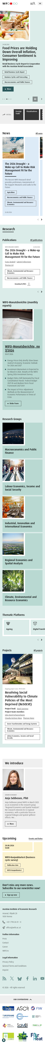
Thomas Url (9, 265)
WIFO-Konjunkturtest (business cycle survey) (20, 859)
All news (39, 133)
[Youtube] (42, 978)
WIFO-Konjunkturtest (14, 870)
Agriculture (11, 192)
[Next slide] (41, 99)
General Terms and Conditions (14, 966)
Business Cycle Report (21, 69)
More (18, 86)
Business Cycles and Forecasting (25, 74)
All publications (36, 240)
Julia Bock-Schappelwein (15, 715)
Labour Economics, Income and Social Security (20, 737)
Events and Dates (35, 838)
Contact (5, 942)
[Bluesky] (20, 978)
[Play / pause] (35, 99)
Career (5, 946)
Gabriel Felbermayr (24, 262)
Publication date (12, 865)
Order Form (14, 403)
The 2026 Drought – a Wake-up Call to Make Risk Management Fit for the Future (20, 168)
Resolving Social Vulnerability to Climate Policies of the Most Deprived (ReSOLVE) (21, 698)
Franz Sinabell (10, 262)
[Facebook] (27, 978)
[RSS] (4, 978)
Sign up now (12, 895)
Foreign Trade (19, 112)
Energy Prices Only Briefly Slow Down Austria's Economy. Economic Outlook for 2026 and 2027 (23, 363)
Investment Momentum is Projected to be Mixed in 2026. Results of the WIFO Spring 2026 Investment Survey (23, 372)
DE (40, 3)
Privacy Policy (8, 962)
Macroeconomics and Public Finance (26, 80)
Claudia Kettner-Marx (13, 718)
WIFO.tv (5, 950)
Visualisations (31, 111)
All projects (38, 650)
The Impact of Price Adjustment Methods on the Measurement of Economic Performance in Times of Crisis (22, 393)
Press (4, 938)
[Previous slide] (29, 99)
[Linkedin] (35, 978)
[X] (12, 978)
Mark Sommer (22, 708)
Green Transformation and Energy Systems (22, 724)
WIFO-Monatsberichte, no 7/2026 (22, 348)
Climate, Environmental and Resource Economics (20, 203)
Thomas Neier (28, 718)
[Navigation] (32, 3)
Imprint (5, 970)
